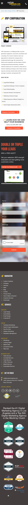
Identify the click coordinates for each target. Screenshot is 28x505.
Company (6, 283)
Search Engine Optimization (10, 327)
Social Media (6, 314)
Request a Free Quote (8, 112)
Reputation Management (10, 333)
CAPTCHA (5, 238)
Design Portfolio (12, 11)
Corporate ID (6, 318)
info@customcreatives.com (10, 378)
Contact (5, 292)
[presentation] (13, 243)
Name (4, 201)
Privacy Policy (7, 294)
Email (4, 209)
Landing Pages (7, 342)
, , (13, 381)
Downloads (6, 300)
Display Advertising (8, 331)
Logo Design (6, 312)
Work (6, 11)
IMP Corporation (15, 18)
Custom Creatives (8, 281)
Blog (4, 289)
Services (5, 285)
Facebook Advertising (9, 325)
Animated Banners (8, 358)
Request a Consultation (14, 128)
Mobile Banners (7, 364)
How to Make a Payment (9, 296)
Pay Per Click (7, 329)
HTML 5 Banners (7, 362)
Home (2, 11)
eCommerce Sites (8, 347)
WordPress (6, 340)
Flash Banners (7, 360)
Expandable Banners (9, 366)
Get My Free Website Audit (9, 167)
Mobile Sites (6, 344)
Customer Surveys (8, 298)
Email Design (7, 316)
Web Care (6, 349)
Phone (5, 217)
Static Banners (7, 356)
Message (5, 224)
